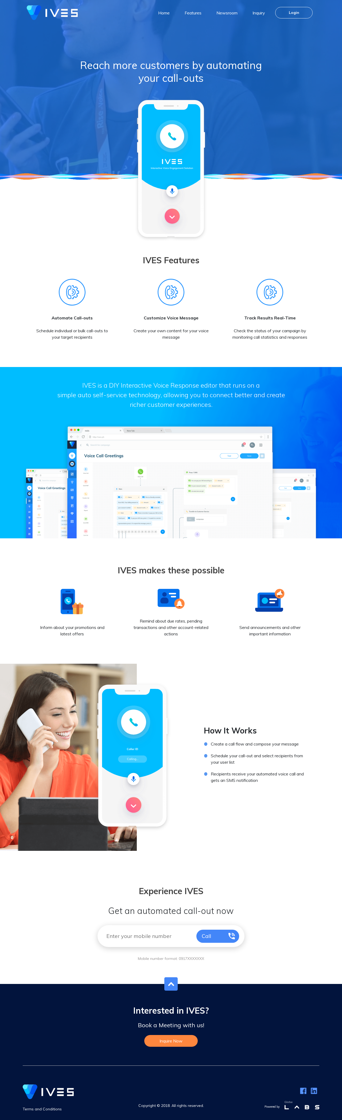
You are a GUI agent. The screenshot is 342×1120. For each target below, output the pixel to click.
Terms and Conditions (42, 1109)
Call (206, 936)
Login (294, 12)
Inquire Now (171, 1041)
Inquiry (258, 13)
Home (164, 13)
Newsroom (227, 13)
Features (193, 13)
